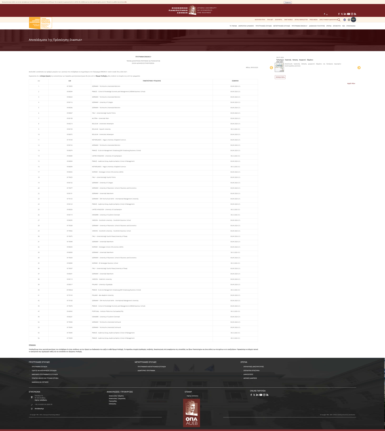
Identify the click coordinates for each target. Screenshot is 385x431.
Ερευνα (328, 26)
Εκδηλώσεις (112, 404)
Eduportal (278, 19)
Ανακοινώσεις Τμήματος (116, 396)
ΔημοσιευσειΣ (248, 374)
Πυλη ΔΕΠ (270, 19)
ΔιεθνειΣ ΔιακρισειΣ (250, 378)
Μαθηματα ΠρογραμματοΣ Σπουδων (45, 374)
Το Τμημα (233, 26)
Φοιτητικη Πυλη (260, 19)
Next (359, 68)
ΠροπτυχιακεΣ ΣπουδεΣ (264, 26)
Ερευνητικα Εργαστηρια (251, 370)
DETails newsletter (301, 19)
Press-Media (314, 19)
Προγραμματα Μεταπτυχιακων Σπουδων (152, 367)
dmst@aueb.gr (39, 409)
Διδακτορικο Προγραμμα (146, 370)
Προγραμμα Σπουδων (39, 367)
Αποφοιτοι (337, 26)
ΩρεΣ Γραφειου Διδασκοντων (329, 19)
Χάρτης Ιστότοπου (192, 396)
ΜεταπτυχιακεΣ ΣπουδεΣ (281, 26)
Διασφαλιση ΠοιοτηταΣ (317, 26)
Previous (271, 68)
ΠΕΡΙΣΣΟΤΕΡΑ (280, 77)
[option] (315, 68)
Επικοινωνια (350, 26)
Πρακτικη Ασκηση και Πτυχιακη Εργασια (45, 378)
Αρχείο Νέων (351, 83)
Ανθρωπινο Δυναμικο (246, 26)
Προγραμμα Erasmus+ (299, 26)
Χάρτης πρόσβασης (41, 400)
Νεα (343, 26)
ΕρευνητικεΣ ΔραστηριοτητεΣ (254, 367)
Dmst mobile (288, 19)
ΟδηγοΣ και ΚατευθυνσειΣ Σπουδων (44, 370)
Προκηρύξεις (113, 401)
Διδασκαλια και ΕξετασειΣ (40, 382)
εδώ (126, 2)
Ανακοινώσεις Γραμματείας (117, 398)
